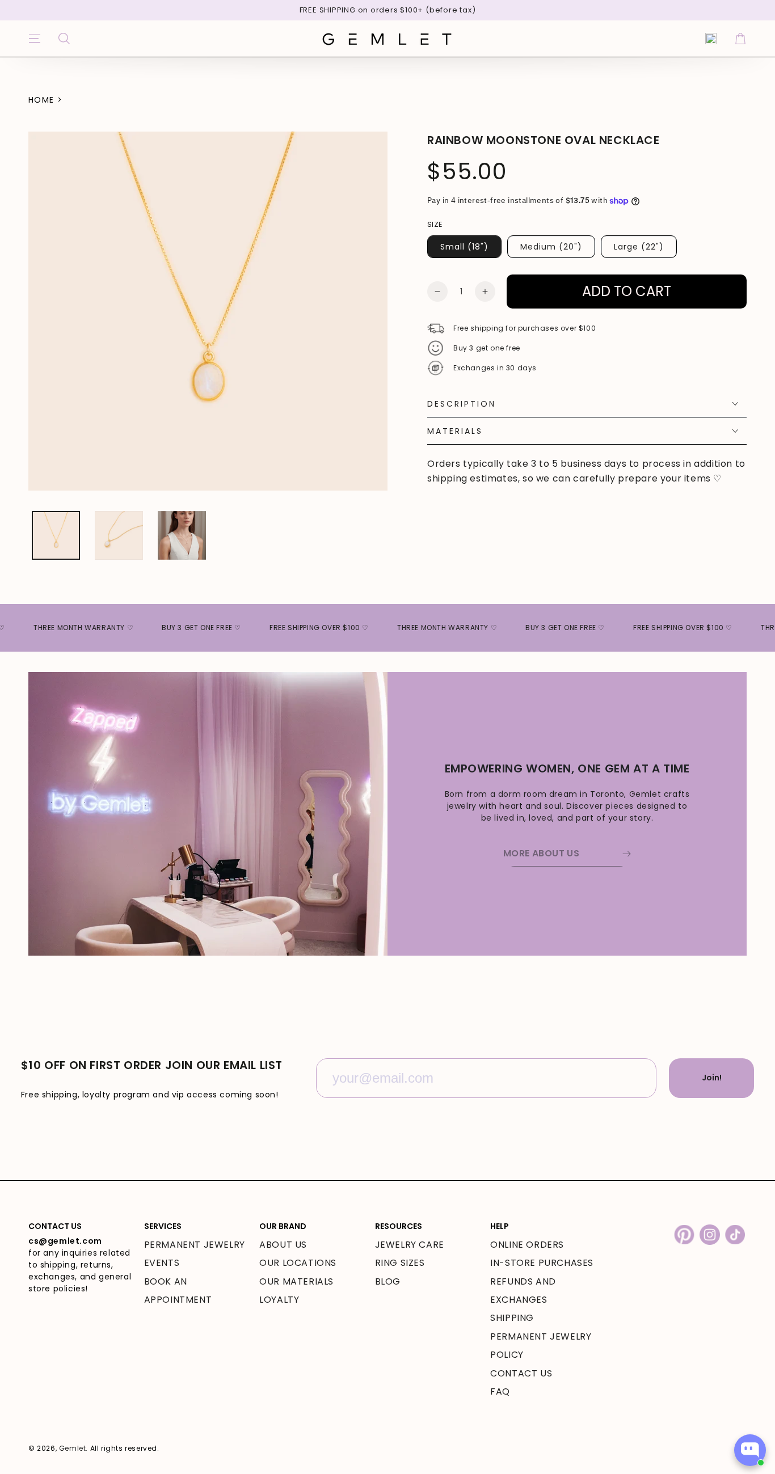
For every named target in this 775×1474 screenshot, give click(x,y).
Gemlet (72, 1448)
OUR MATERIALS (296, 1281)
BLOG (388, 1281)
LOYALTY (279, 1299)
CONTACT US (521, 1373)
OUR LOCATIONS (297, 1262)
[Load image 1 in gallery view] (56, 535)
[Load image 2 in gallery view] (119, 535)
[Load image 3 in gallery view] (182, 535)
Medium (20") (551, 246)
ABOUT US (283, 1244)
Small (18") (464, 246)
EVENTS (162, 1262)
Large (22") (639, 246)
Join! (712, 1077)
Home (41, 99)
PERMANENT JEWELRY (194, 1244)
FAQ (500, 1391)
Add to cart (626, 291)
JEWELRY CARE (409, 1244)
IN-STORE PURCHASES (541, 1262)
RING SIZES (400, 1262)
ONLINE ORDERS (527, 1244)
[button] (64, 38)
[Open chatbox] (750, 1450)
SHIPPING (512, 1317)
